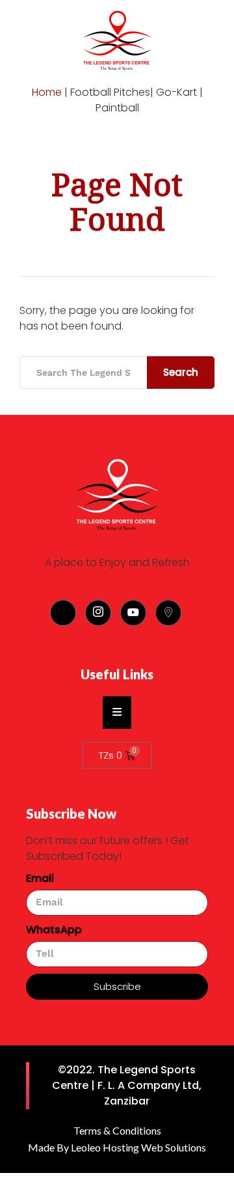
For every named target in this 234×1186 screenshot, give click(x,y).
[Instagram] (98, 613)
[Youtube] (133, 613)
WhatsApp (54, 929)
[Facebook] (63, 613)
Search (180, 372)
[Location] (168, 613)
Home (47, 92)
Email (40, 878)
